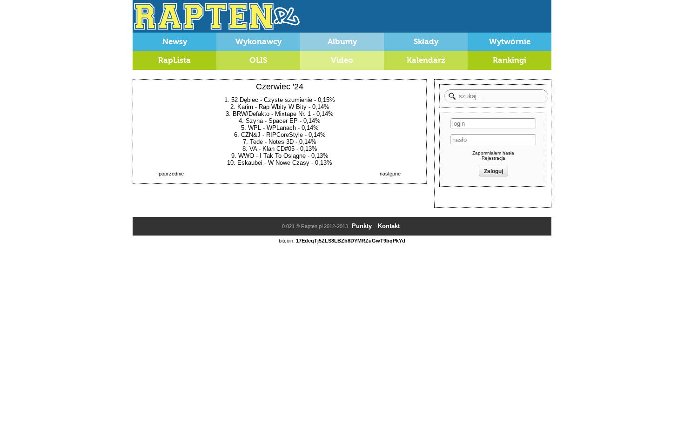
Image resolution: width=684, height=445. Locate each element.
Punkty (362, 225)
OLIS (258, 60)
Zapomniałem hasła (493, 152)
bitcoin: (287, 240)
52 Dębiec (244, 99)
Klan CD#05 (278, 148)
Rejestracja (493, 158)
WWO (246, 155)
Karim (245, 106)
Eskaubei (249, 162)
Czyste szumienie (288, 99)
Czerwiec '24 (279, 86)
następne (390, 173)
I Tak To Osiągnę (283, 155)
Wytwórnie (509, 41)
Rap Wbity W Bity (283, 106)
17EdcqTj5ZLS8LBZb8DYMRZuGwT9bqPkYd (350, 240)
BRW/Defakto (251, 113)
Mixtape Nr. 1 (293, 113)
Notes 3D (281, 141)
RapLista (174, 60)
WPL (254, 127)
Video (342, 60)
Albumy (342, 41)
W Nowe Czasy (288, 162)
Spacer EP (283, 120)
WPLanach (281, 127)
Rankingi (509, 60)
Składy (426, 41)
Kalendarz (426, 60)
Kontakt (389, 225)
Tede (256, 141)
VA (253, 148)
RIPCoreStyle (284, 134)
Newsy (174, 41)
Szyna (254, 120)
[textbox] (496, 96)
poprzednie (171, 173)
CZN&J (251, 134)
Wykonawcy (258, 41)
